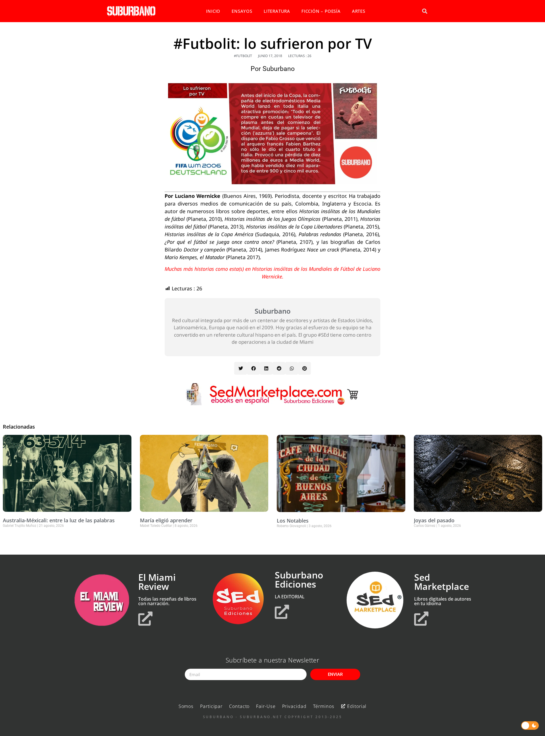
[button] (424, 11)
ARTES (358, 11)
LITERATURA (277, 11)
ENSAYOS (242, 11)
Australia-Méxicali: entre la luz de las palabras (59, 520)
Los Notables (293, 520)
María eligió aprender (166, 520)
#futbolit (243, 55)
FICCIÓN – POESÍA (321, 11)
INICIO (213, 11)
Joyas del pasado (434, 520)
